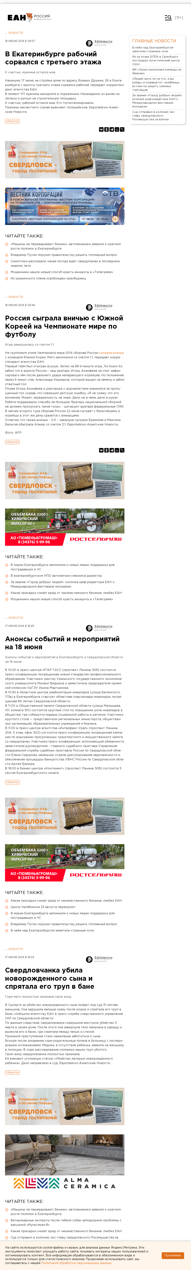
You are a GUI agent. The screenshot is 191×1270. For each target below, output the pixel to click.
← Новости (14, 33)
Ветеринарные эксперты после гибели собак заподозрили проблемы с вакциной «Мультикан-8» (66, 1222)
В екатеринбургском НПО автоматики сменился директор (56, 575)
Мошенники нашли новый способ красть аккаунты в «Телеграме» (62, 272)
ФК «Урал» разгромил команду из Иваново (156, 71)
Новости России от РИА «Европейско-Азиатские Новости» (20, 17)
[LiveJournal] (122, 129)
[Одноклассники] (106, 129)
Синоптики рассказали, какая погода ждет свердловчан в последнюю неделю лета (65, 263)
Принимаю (173, 1255)
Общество (12, 121)
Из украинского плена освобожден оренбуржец (48, 278)
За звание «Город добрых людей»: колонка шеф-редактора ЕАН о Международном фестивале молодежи (63, 584)
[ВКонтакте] (101, 129)
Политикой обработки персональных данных (76, 1263)
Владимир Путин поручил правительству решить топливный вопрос (64, 255)
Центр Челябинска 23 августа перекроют (43, 907)
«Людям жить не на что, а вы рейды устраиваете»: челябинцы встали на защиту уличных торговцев (155, 84)
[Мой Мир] (117, 129)
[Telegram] (111, 129)
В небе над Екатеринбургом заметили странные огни (52, 930)
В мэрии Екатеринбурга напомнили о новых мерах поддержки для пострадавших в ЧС (63, 567)
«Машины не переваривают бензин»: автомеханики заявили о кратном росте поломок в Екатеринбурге (66, 246)
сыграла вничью (111, 353)
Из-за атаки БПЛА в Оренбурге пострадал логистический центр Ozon (156, 60)
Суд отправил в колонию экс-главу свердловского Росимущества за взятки (64, 1240)
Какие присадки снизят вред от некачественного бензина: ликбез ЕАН (66, 593)
